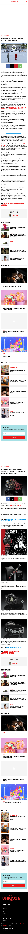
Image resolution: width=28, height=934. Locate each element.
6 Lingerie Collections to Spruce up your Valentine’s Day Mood (17, 259)
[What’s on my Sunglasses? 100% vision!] (14, 275)
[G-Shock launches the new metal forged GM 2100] (5, 391)
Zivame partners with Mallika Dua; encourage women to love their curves (18, 251)
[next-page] (4, 421)
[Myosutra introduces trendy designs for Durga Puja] (5, 227)
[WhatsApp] (20, 66)
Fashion (7, 35)
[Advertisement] (14, 18)
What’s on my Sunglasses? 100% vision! (12, 286)
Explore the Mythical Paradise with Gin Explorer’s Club (12, 355)
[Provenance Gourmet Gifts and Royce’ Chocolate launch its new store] (14, 297)
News (4, 284)
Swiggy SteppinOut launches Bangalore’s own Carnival (13, 332)
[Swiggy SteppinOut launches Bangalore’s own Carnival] (14, 321)
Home (2, 35)
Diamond (6, 203)
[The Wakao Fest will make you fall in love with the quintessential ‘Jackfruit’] (5, 381)
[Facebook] (8, 66)
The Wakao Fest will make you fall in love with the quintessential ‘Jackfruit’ (18, 381)
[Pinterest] (16, 66)
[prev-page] (2, 421)
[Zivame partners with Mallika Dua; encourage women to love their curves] (5, 251)
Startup (11, 411)
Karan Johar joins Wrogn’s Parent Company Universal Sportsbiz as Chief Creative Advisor (18, 236)
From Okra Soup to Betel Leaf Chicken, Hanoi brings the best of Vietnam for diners (17, 370)
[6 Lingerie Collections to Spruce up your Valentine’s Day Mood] (5, 258)
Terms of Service (6, 925)
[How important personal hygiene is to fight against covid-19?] (5, 402)
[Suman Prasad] (10, 215)
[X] (12, 66)
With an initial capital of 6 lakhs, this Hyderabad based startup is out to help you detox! (18, 414)
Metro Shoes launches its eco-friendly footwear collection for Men (18, 243)
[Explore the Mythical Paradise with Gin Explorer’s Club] (14, 344)
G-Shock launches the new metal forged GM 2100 (18, 392)
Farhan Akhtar (13, 203)
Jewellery (4, 205)
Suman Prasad (15, 215)
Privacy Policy (22, 923)
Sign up (14, 437)
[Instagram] (5, 931)
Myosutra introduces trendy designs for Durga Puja (17, 228)
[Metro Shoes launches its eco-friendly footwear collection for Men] (5, 243)
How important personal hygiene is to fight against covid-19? (17, 403)
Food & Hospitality (14, 367)
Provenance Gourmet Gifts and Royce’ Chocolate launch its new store (14, 309)
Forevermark (20, 203)
